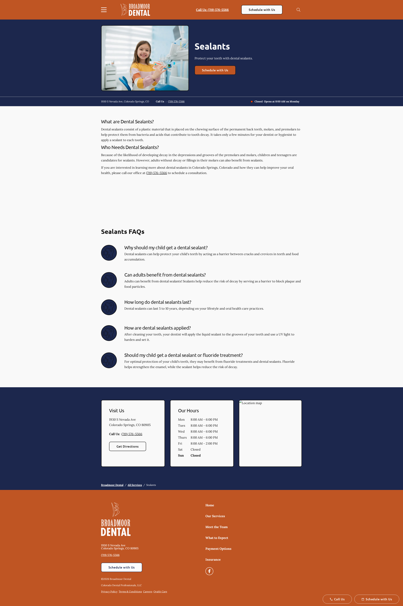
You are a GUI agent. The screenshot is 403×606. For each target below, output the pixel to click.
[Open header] (104, 9)
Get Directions (127, 446)
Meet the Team (216, 527)
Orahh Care (160, 591)
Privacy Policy (109, 591)
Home (209, 505)
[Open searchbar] (298, 9)
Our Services (215, 516)
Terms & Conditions (130, 591)
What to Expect (216, 538)
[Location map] (270, 433)
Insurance (213, 559)
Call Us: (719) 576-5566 (212, 10)
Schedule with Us (262, 10)
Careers (147, 591)
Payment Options (218, 549)
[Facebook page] (209, 571)
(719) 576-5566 (176, 101)
